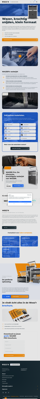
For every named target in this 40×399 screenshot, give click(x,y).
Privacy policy (29, 194)
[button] (10, 194)
